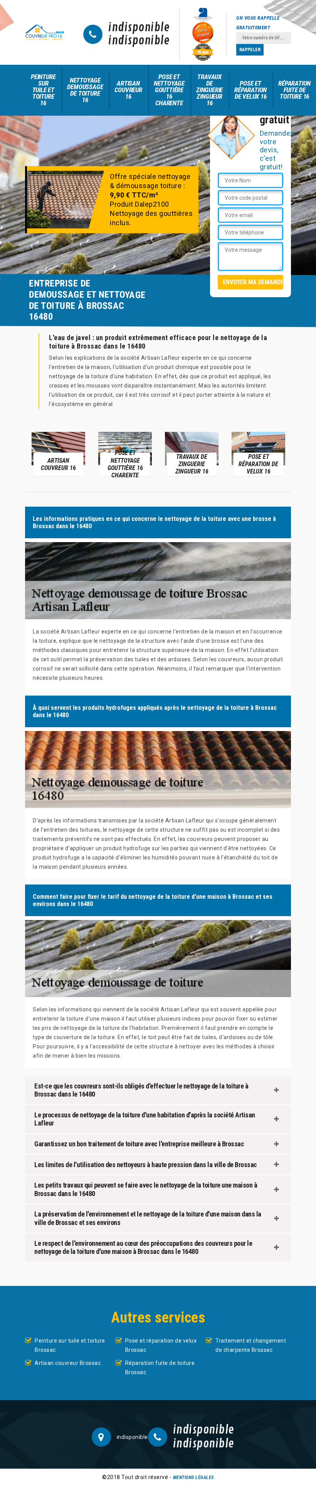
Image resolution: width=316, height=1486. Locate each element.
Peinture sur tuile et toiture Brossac (70, 1345)
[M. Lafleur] (44, 32)
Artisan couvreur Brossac (68, 1363)
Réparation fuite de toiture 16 (294, 89)
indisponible (139, 27)
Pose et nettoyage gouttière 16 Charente (169, 90)
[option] (58, 453)
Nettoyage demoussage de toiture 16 (85, 90)
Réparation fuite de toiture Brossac (160, 1367)
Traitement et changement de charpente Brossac (250, 1345)
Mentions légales (193, 1477)
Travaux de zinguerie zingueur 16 (209, 90)
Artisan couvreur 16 (128, 89)
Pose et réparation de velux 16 (250, 89)
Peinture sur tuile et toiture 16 (43, 90)
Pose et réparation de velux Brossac (161, 1345)
